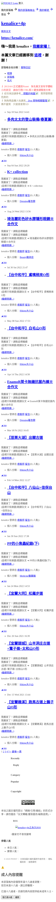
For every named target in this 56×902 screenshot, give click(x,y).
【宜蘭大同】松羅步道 (25, 593)
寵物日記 (25, 67)
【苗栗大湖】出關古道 (25, 438)
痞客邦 (20, 149)
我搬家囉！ (42, 46)
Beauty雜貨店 (27, 257)
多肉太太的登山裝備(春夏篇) (30, 119)
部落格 (10, 77)
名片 (9, 80)
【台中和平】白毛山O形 (26, 328)
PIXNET (14, 859)
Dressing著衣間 (27, 201)
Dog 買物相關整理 (37, 100)
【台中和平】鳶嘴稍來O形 (28, 275)
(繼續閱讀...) (7, 143)
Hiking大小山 (26, 155)
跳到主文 (6, 31)
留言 (27, 149)
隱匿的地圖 (28, 93)
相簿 (9, 73)
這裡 (38, 55)
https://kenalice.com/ (17, 38)
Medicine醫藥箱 (28, 576)
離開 (17, 897)
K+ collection (17, 172)
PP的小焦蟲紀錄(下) (23, 543)
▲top (4, 160)
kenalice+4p (13, 23)
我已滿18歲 (7, 897)
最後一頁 (17, 751)
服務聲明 (32, 862)
